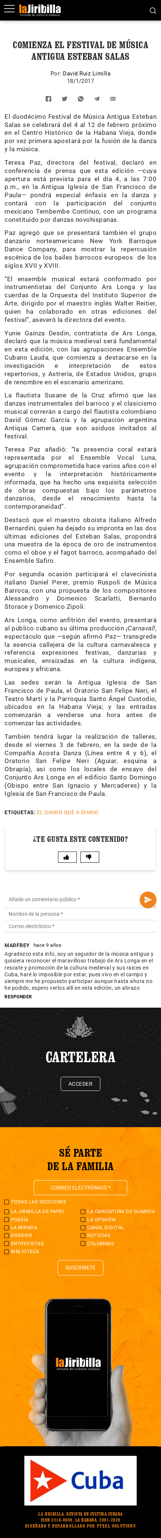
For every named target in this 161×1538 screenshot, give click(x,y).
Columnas (100, 1243)
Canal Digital (105, 1227)
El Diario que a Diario (68, 812)
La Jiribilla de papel (38, 1211)
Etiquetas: (20, 812)
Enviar (148, 900)
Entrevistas (27, 1243)
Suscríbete (80, 1268)
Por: (57, 73)
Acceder (81, 1084)
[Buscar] (153, 10)
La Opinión (101, 1219)
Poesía (19, 1219)
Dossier (21, 1235)
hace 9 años (48, 945)
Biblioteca (25, 1251)
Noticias (98, 1235)
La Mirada (24, 1227)
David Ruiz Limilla (86, 73)
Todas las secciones (39, 1201)
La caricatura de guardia (121, 1211)
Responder (18, 996)
